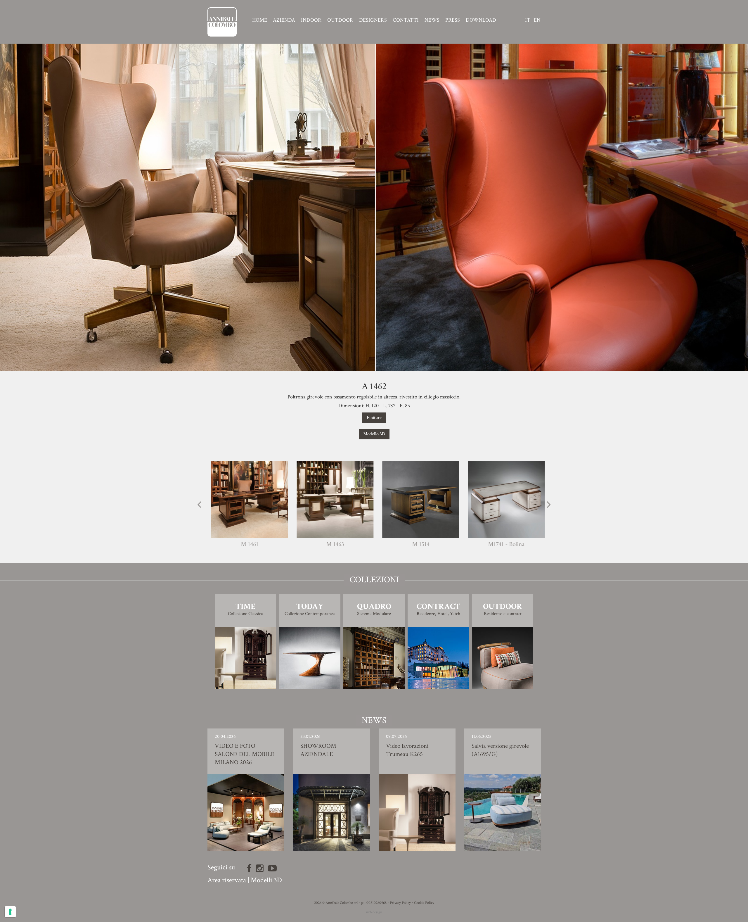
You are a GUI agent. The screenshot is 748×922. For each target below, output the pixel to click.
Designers (373, 20)
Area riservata (226, 880)
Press (452, 20)
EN (537, 20)
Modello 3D (374, 434)
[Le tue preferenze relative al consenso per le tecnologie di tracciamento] (10, 911)
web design (374, 912)
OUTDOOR (340, 20)
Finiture (374, 418)
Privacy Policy (400, 902)
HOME (259, 20)
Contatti (406, 20)
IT (527, 20)
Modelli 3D (266, 880)
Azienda (284, 20)
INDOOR (311, 20)
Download (481, 20)
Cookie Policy (424, 902)
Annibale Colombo (222, 22)
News (432, 20)
